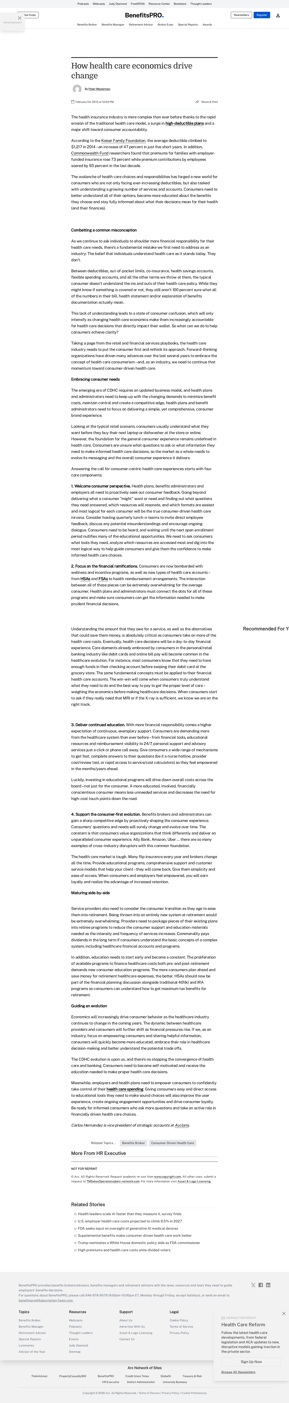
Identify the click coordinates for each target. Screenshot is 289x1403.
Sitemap (75, 1351)
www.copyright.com (167, 1176)
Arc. (108, 1393)
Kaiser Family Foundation (123, 140)
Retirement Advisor (32, 1332)
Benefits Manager (31, 1326)
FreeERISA (138, 3)
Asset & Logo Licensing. (194, 1181)
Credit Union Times (137, 1376)
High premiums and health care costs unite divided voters (124, 1250)
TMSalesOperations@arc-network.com (113, 1181)
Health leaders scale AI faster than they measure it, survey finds (129, 1214)
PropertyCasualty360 (72, 1376)
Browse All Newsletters (238, 1372)
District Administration (141, 1382)
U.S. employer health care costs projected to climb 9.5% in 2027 (130, 1221)
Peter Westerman (99, 88)
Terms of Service (181, 1326)
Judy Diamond (118, 3)
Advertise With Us (132, 1326)
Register (262, 14)
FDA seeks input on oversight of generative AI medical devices (128, 1228)
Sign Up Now (251, 1362)
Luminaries (26, 1345)
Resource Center (159, 3)
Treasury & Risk (192, 1376)
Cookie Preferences (194, 1393)
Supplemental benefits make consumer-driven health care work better (135, 1235)
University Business (175, 1382)
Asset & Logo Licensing (135, 1332)
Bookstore (180, 3)
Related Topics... (103, 1143)
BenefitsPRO (106, 1376)
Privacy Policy (179, 1332)
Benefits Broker (30, 1320)
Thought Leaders (201, 3)
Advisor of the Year (32, 1351)
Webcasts (99, 3)
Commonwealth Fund (90, 153)
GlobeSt (166, 1376)
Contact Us (127, 1339)
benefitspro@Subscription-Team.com (46, 1300)
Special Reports (30, 1339)
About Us (125, 1320)
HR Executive (110, 1382)
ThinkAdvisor (39, 1376)
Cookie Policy (179, 1320)
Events (74, 1339)
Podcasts (83, 3)
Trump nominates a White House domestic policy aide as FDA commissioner (139, 1243)
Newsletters (241, 14)
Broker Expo (28, 14)
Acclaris (182, 1125)
